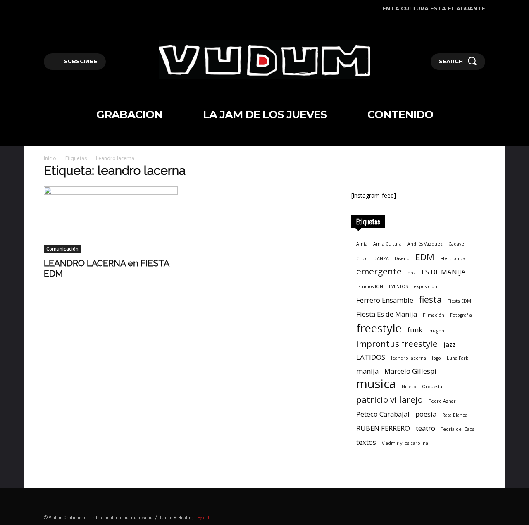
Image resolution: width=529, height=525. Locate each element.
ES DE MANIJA (444, 271)
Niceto (409, 386)
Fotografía (461, 315)
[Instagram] (57, 8)
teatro (425, 428)
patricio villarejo (389, 399)
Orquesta (432, 386)
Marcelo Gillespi (410, 371)
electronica (452, 258)
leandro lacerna (408, 358)
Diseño (402, 258)
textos (366, 442)
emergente (379, 271)
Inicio (50, 158)
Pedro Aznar (442, 401)
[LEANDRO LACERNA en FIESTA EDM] (111, 219)
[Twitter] (83, 8)
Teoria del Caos (457, 429)
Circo (362, 258)
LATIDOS (370, 357)
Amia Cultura (387, 244)
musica (376, 383)
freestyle (379, 328)
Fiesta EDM (459, 301)
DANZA (381, 258)
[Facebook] (45, 8)
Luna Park (457, 358)
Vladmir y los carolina (405, 443)
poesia (425, 414)
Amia (361, 244)
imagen (436, 331)
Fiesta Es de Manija (386, 314)
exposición (425, 286)
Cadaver (457, 244)
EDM (424, 257)
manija (367, 371)
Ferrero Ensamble (384, 300)
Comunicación (62, 249)
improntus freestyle (397, 343)
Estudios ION (369, 286)
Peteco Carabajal (383, 414)
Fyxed (203, 517)
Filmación (433, 315)
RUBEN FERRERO (383, 428)
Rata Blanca (454, 415)
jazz (449, 344)
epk (411, 273)
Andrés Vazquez (425, 244)
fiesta (430, 299)
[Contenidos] (264, 59)
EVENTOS (398, 286)
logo (436, 358)
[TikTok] (70, 8)
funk (414, 329)
